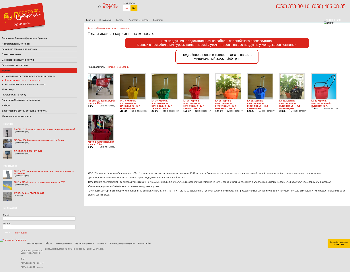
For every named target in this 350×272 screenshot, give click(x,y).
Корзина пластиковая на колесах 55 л (101, 143)
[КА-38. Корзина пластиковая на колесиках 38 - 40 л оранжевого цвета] (228, 98)
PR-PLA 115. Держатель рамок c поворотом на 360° (39, 182)
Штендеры (101, 243)
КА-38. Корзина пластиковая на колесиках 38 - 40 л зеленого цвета (161, 104)
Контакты (158, 20)
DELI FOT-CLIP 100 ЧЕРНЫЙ (28, 151)
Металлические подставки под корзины (25, 84)
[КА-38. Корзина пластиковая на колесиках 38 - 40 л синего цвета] (260, 98)
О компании (105, 20)
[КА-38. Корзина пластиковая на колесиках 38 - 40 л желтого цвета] (133, 98)
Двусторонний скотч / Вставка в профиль (24, 111)
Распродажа (10, 166)
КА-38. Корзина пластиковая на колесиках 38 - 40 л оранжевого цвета (225, 104)
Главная (90, 20)
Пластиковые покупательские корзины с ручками (30, 76)
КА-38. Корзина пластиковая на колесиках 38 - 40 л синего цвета (257, 104)
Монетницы (8, 89)
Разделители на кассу (14, 94)
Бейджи (48, 243)
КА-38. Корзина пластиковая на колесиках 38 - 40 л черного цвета (289, 104)
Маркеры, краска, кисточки (16, 116)
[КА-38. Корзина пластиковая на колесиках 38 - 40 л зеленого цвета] (164, 98)
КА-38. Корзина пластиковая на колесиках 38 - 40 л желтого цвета (130, 104)
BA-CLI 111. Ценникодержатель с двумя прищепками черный (44, 129)
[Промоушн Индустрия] (22, 35)
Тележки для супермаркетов (122, 243)
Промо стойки (144, 243)
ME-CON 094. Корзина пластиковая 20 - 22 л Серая (39, 140)
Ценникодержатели (63, 243)
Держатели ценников (84, 243)
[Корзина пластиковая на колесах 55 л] (101, 140)
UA (126, 8)
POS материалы (34, 243)
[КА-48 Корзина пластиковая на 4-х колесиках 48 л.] (324, 98)
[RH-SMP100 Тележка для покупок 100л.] (101, 98)
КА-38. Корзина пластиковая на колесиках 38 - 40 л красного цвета (193, 104)
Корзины (92, 28)
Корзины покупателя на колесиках (22, 80)
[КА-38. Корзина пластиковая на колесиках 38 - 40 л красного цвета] (196, 98)
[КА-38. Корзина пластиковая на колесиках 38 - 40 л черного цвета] (292, 98)
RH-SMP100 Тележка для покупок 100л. (101, 102)
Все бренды (123, 67)
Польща (111, 67)
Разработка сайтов (339, 242)
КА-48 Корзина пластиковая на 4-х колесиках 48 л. (321, 103)
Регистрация (20, 232)
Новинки (8, 124)
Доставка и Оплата (139, 20)
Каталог (120, 20)
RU (134, 8)
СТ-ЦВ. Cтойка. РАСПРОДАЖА (29, 193)
